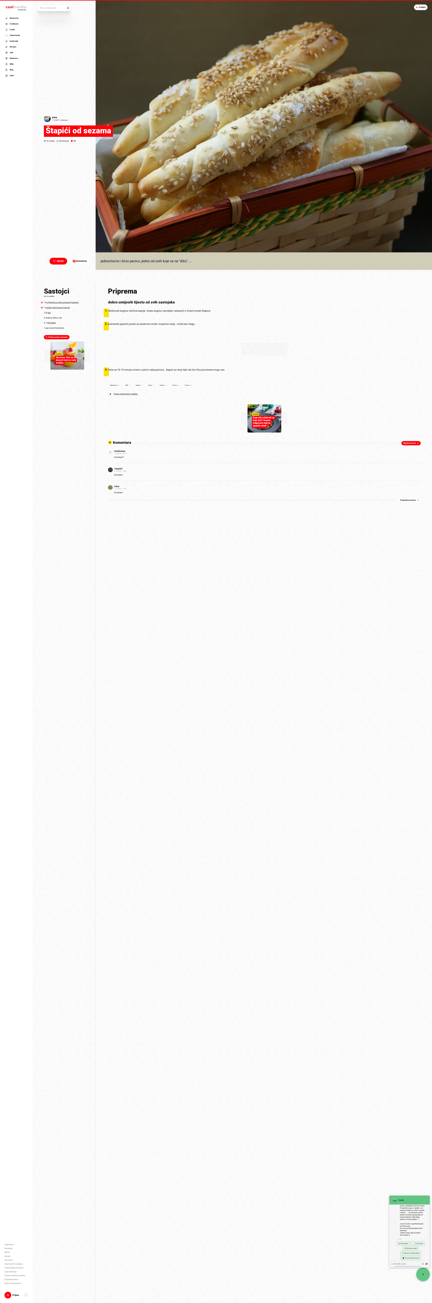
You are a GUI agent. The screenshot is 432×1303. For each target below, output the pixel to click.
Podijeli (422, 7)
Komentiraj (80, 261)
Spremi (60, 261)
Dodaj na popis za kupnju (58, 337)
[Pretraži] (68, 8)
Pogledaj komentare (408, 500)
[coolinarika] (16, 7)
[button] (16, 47)
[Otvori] (26, 1295)
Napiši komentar (409, 443)
